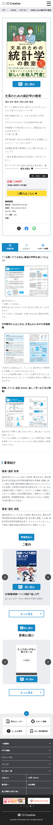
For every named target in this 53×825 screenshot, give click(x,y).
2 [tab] (24, 806)
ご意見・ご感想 (40, 176)
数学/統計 (23, 10)
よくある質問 (17, 731)
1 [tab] (20, 806)
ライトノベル (7, 757)
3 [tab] (27, 806)
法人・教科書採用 (41, 731)
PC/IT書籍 (6, 750)
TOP (3, 10)
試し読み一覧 (7, 771)
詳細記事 (10, 248)
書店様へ (5, 784)
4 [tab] (30, 806)
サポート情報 (43, 248)
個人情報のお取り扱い (10, 791)
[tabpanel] (14, 801)
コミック (5, 764)
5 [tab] (33, 806)
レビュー (26, 248)
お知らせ (5, 777)
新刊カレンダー (17, 721)
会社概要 (31, 784)
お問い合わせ (33, 777)
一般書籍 (12, 10)
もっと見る (26, 614)
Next (48, 577)
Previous (5, 577)
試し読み (30, 84)
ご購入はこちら (25, 193)
